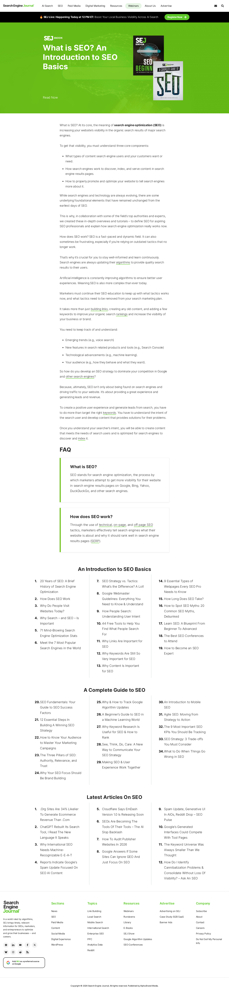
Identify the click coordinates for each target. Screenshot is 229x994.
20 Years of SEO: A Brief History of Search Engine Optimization (58, 586)
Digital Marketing (95, 5)
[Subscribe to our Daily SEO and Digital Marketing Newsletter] (215, 5)
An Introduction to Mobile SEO (182, 704)
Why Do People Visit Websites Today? (54, 608)
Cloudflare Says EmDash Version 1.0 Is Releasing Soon (123, 811)
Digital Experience (61, 939)
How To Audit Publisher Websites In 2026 (119, 841)
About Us (150, 5)
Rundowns (129, 916)
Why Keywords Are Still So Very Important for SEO (121, 656)
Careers (200, 927)
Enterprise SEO (95, 933)
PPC (89, 939)
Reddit (90, 950)
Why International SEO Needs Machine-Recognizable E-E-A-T (56, 850)
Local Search (94, 916)
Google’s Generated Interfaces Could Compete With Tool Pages (183, 832)
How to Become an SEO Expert (181, 650)
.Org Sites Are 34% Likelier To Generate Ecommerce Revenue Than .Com (59, 814)
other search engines (80, 376)
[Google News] (6, 945)
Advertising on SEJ (170, 911)
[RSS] (27, 952)
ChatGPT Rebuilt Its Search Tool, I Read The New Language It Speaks (59, 832)
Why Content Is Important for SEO (120, 668)
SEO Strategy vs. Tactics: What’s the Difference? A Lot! (123, 583)
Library (127, 922)
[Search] (222, 5)
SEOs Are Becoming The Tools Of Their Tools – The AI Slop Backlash (122, 826)
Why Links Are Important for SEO (122, 643)
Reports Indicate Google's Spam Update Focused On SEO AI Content (59, 867)
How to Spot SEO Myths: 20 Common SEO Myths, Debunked (184, 611)
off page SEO (143, 525)
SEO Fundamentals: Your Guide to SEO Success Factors (57, 707)
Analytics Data (95, 944)
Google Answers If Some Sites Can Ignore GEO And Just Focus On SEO (121, 857)
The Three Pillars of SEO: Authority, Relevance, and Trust (58, 760)
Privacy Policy (203, 933)
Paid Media (74, 5)
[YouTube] (20, 945)
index (81, 438)
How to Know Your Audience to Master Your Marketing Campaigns (60, 743)
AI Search (47, 5)
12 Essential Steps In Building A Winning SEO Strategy (57, 725)
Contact (200, 922)
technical (105, 525)
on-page (120, 525)
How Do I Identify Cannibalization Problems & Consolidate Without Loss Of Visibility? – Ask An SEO (184, 870)
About (199, 916)
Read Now (50, 97)
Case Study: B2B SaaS (172, 916)
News (54, 911)
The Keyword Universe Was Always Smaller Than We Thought (184, 850)
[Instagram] (13, 952)
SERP (95, 541)
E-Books (128, 927)
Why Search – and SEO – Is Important (59, 620)
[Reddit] (20, 952)
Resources (116, 5)
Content (55, 927)
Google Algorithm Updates (138, 939)
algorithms (123, 262)
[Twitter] (34, 945)
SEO (60, 5)
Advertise (166, 5)
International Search (98, 927)
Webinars (133, 5)
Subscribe (201, 911)
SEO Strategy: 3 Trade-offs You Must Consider (183, 741)
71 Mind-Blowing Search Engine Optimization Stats (58, 633)
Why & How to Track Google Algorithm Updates (122, 704)
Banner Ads (166, 922)
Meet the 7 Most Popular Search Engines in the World (60, 645)
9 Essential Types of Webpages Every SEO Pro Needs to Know (182, 586)
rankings (121, 314)
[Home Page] (18, 5)
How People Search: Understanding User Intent (121, 613)
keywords (109, 413)
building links (99, 309)
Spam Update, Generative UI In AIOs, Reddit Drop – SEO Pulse (184, 814)
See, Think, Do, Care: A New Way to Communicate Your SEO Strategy (122, 749)
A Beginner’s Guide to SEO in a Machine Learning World (123, 717)
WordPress (57, 944)
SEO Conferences (133, 944)
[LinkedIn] (13, 945)
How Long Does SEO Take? (183, 599)
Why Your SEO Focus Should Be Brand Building (60, 775)
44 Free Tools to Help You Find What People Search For (121, 629)
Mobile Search (95, 922)
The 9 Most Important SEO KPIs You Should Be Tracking (185, 729)
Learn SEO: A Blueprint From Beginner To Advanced (184, 626)
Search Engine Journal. (99, 985)
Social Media (58, 933)
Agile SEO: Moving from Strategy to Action (181, 717)
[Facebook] (27, 945)
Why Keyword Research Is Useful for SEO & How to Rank (120, 732)
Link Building (94, 911)
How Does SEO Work (55, 599)
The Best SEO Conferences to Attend (184, 638)
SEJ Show (129, 933)
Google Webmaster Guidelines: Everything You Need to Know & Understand (122, 599)
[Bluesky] (6, 952)
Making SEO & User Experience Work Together (121, 764)
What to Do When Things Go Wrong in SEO (184, 754)
